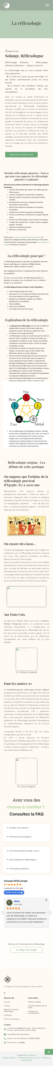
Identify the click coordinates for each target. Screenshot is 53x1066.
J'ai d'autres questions (19, 868)
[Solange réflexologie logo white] (7, 5)
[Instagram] (4, 993)
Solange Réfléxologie (16, 881)
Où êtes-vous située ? (19, 828)
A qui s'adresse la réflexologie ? (23, 859)
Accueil (7, 1002)
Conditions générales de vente (37, 1006)
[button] (26, 827)
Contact (7, 1006)
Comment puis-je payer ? (20, 836)
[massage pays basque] (7, 979)
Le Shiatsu (8, 1015)
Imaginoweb (31, 1055)
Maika (17, 901)
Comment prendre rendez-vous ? (24, 851)
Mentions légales (34, 1002)
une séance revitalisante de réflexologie (27, 237)
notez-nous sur (12, 892)
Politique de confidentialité (33, 1012)
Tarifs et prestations (12, 1019)
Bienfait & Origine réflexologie (11, 1010)
